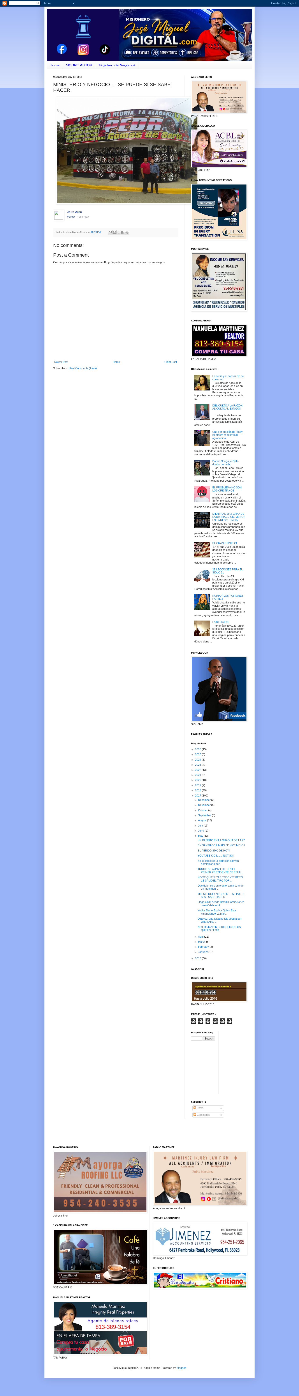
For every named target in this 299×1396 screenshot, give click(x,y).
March (202, 941)
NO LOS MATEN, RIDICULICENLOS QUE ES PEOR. (219, 929)
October (203, 810)
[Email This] (110, 232)
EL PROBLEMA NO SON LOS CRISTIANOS (227, 489)
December (204, 800)
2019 (198, 785)
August (202, 820)
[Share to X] (118, 232)
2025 (198, 754)
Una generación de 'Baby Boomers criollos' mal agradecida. (227, 435)
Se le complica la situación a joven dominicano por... (218, 862)
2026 (198, 749)
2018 (198, 790)
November (204, 805)
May (201, 835)
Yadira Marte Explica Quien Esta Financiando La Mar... (217, 912)
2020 (198, 780)
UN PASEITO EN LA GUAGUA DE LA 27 (221, 840)
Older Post (170, 362)
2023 (198, 764)
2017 (198, 795)
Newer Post (61, 362)
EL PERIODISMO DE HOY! (214, 850)
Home (55, 65)
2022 (198, 770)
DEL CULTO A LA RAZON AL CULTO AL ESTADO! (227, 407)
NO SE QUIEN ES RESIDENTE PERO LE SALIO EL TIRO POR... (220, 879)
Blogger (181, 1367)
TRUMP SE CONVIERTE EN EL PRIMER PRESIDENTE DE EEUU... (220, 870)
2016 (198, 958)
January (203, 952)
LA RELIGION (220, 622)
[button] (172, 102)
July (201, 825)
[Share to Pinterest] (127, 232)
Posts (199, 1108)
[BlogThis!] (114, 232)
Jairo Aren (74, 212)
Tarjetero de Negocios (117, 65)
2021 (198, 775)
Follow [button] (71, 216)
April (201, 936)
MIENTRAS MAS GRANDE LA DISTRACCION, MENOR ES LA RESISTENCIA (228, 517)
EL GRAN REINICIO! (224, 543)
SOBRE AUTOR (79, 65)
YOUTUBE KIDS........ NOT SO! (216, 855)
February (203, 946)
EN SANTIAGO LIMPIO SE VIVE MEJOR (221, 845)
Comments (203, 1114)
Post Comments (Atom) (83, 368)
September (205, 815)
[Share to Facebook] (123, 232)
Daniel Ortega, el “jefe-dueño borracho (225, 463)
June (201, 830)
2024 (198, 759)
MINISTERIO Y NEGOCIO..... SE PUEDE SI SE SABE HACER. (221, 895)
